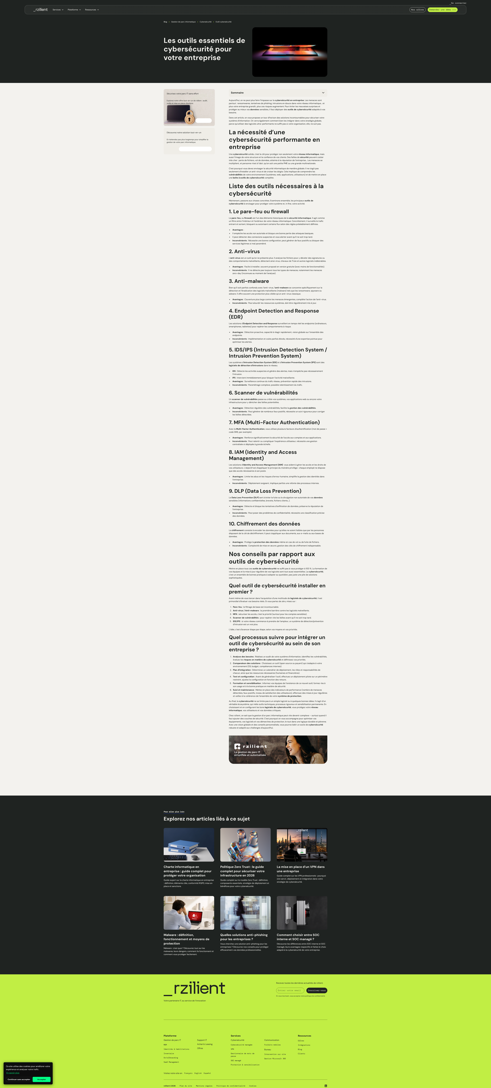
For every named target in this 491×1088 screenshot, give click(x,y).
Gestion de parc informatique (183, 22)
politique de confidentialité (315, 996)
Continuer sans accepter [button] (19, 1079)
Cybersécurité (205, 22)
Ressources (304, 1035)
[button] (58, 9)
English (198, 1073)
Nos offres (417, 9)
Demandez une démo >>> (442, 9)
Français (188, 1073)
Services (236, 1035)
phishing (268, 103)
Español (207, 1073)
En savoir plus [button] (12, 1072)
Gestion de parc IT (172, 1040)
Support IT (202, 1040)
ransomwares (243, 103)
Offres (200, 1048)
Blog (165, 22)
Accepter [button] (41, 1079)
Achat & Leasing (205, 1044)
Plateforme (170, 1035)
